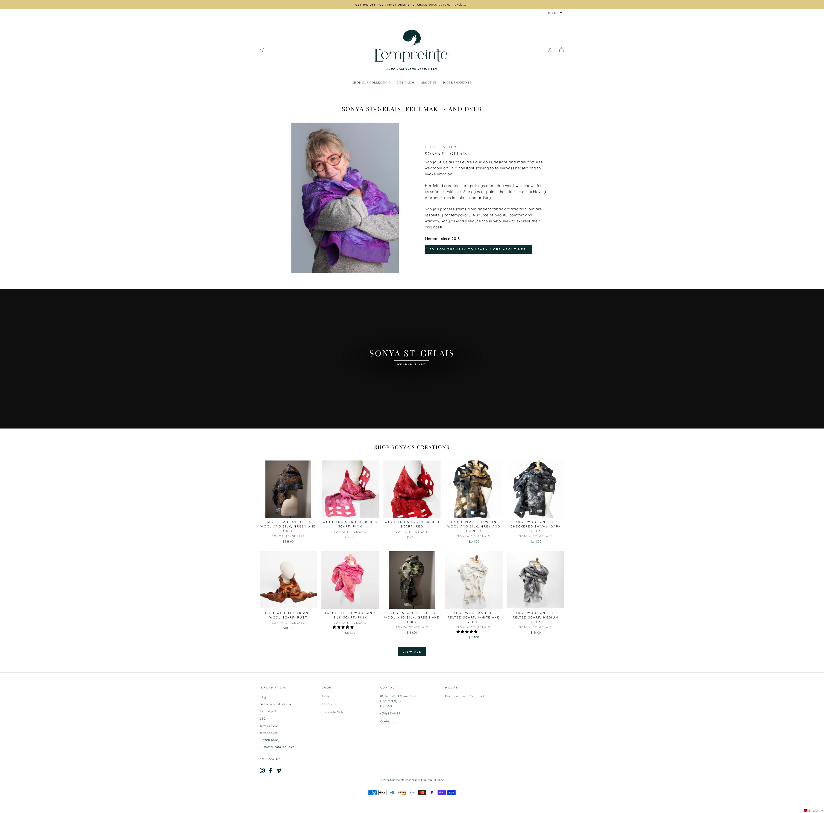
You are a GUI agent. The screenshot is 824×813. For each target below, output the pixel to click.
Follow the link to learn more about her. (478, 249)
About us (429, 82)
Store (325, 696)
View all (412, 651)
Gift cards (406, 82)
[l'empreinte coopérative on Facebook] (270, 770)
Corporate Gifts (332, 712)
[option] (412, 4)
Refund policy (269, 711)
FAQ (263, 697)
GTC (262, 718)
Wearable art (411, 364)
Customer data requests (277, 747)
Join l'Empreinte (457, 82)
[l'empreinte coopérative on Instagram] (262, 770)
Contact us (388, 721)
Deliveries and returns (275, 704)
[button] (343, 627)
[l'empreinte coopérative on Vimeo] (279, 770)
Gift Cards (328, 704)
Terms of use (269, 725)
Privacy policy (270, 740)
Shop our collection (371, 82)
